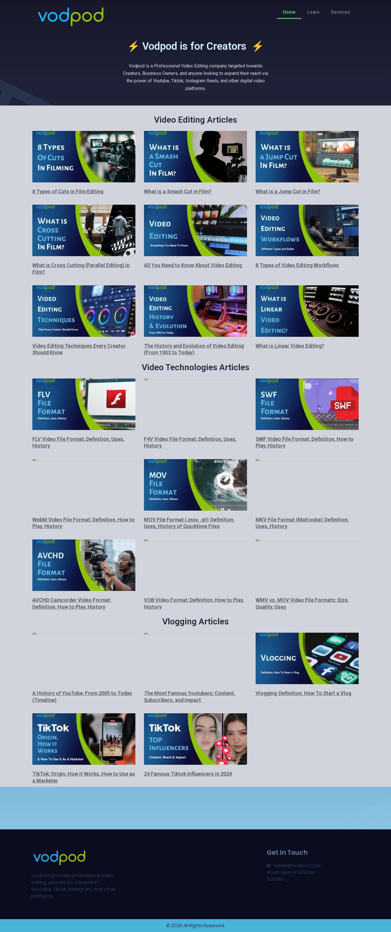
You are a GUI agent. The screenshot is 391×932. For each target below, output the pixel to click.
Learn (313, 12)
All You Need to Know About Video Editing (193, 265)
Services (340, 12)
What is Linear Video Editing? (290, 346)
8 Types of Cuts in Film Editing (67, 191)
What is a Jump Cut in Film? (288, 191)
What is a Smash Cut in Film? (178, 191)
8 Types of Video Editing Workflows (297, 265)
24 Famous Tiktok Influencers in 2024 (188, 774)
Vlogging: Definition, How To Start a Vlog (303, 693)
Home (289, 12)
